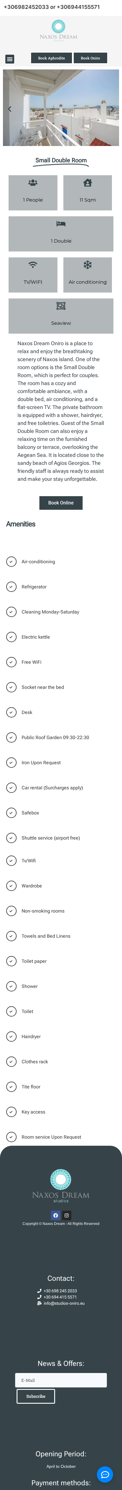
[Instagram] (66, 1215)
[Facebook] (55, 1215)
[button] (9, 59)
